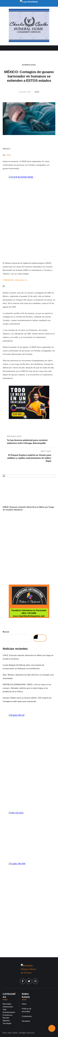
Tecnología (7, 1023)
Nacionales (7, 1004)
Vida (4, 1010)
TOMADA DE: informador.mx (15, 280)
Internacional (29, 65)
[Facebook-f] (23, 981)
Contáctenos (27, 1016)
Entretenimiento (9, 1012)
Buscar (6, 632)
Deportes (6, 1021)
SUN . (9, 155)
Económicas (7, 1015)
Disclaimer (26, 1021)
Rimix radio (7, 1033)
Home (24, 1004)
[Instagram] (35, 981)
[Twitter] (29, 981)
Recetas (6, 1018)
